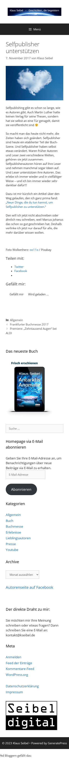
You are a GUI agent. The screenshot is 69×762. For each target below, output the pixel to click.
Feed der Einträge (19, 663)
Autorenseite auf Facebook (29, 587)
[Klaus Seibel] (34, 11)
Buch (9, 520)
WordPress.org (17, 674)
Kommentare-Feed (20, 668)
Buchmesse (14, 526)
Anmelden (13, 657)
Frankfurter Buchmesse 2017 (29, 324)
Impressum (14, 692)
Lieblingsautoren (18, 538)
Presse (11, 544)
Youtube (12, 549)
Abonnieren (21, 489)
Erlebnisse (13, 532)
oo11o (34, 250)
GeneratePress (57, 743)
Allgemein (16, 320)
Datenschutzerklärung (22, 686)
